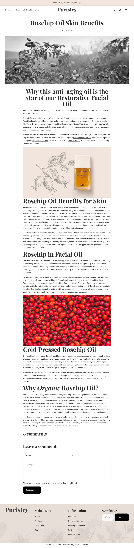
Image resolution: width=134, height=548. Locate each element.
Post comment (32, 490)
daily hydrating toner (40, 140)
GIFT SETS (39, 526)
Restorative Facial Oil (82, 138)
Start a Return (74, 535)
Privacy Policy (68, 545)
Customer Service (75, 521)
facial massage (74, 140)
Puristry (85, 545)
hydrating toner (95, 289)
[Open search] (115, 10)
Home (37, 516)
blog (77, 426)
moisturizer (72, 283)
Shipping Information (76, 526)
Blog (36, 530)
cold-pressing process (63, 356)
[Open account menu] (120, 10)
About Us (72, 516)
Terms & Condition (53, 545)
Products (38, 521)
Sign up (122, 517)
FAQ (70, 530)
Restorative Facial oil (100, 261)
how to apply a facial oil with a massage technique (59, 289)
